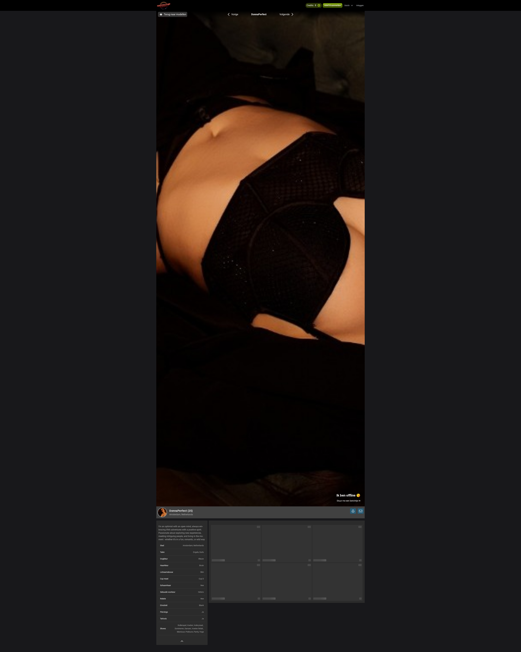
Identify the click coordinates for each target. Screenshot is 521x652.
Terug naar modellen (175, 14)
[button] (348, 5)
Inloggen (360, 5)
